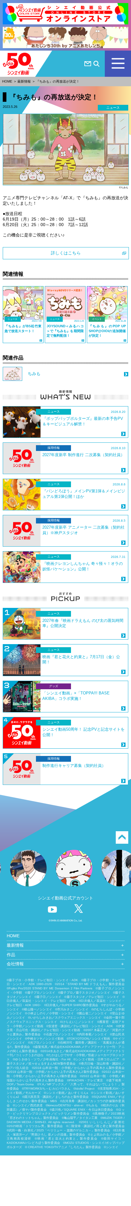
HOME (7, 81)
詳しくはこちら (66, 252)
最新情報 (24, 81)
